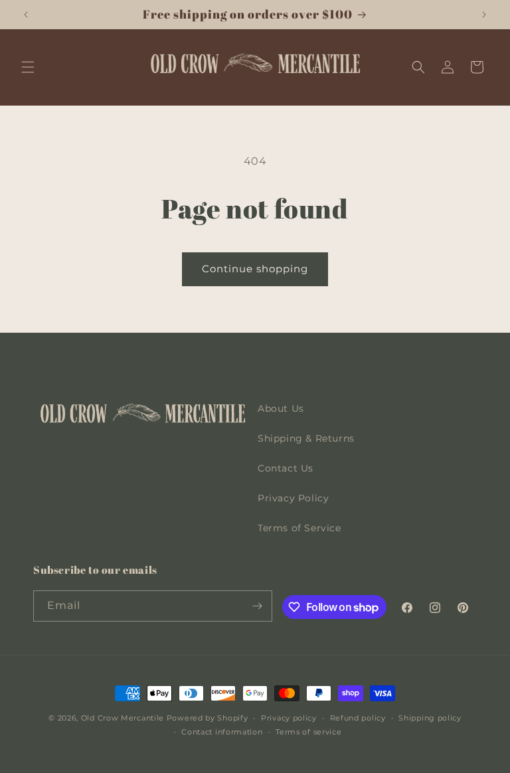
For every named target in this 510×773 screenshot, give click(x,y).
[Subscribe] (257, 606)
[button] (27, 67)
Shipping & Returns (306, 438)
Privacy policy (289, 718)
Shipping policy (430, 718)
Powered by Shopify (207, 718)
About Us (281, 408)
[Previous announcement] (26, 14)
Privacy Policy (293, 498)
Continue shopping (255, 268)
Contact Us (285, 468)
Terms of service (308, 731)
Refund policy (358, 718)
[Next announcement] (484, 14)
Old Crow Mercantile (122, 718)
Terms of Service (299, 528)
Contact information (221, 731)
